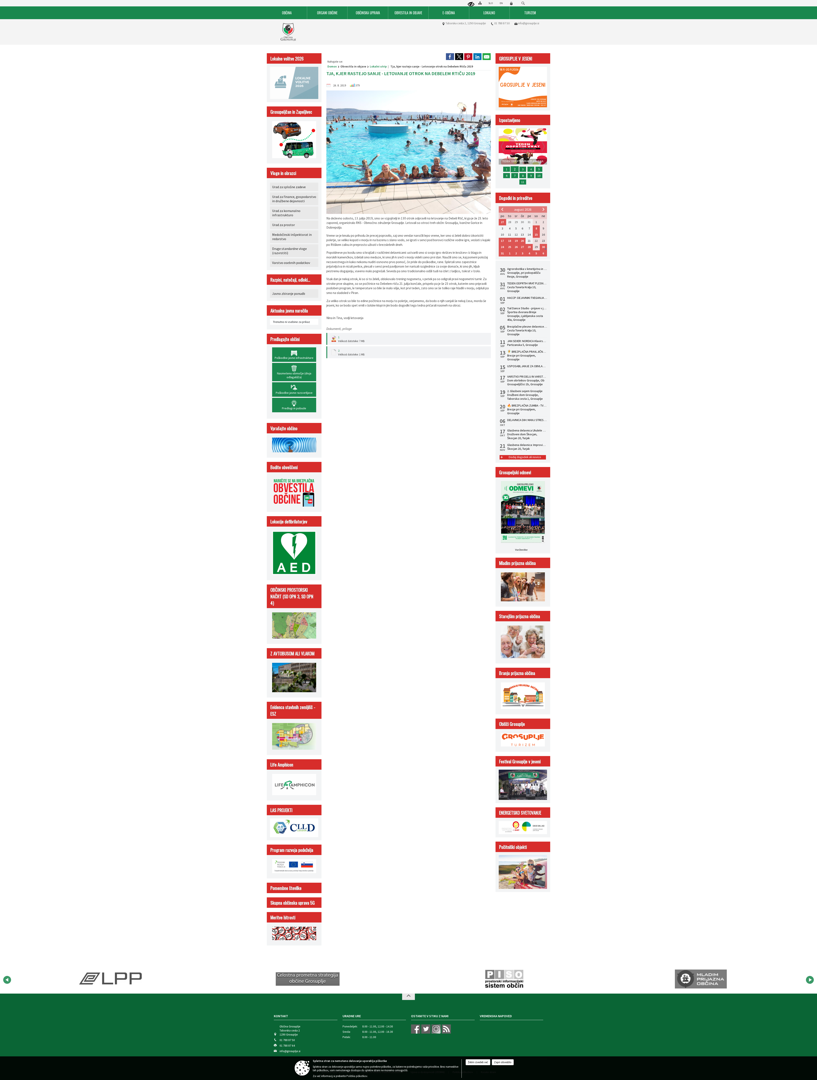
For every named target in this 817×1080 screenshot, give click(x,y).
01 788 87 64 (287, 1045)
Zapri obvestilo (502, 1062)
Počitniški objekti (513, 847)
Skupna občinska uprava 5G (292, 902)
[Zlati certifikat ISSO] (701, 979)
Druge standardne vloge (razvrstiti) (289, 250)
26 (516, 247)
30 (543, 247)
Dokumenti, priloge (339, 329)
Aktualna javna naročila (289, 310)
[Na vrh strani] (408, 997)
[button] (7, 980)
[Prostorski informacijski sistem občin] (307, 979)
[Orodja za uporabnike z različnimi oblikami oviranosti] (471, 4)
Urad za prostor (283, 225)
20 (522, 241)
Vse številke (521, 549)
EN (501, 3)
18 (509, 241)
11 (522, 182)
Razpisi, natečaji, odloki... (290, 279)
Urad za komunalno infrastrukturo (286, 213)
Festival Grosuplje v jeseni (520, 761)
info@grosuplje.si (528, 23)
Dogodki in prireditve (515, 198)
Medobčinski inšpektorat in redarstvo (292, 236)
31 (502, 253)
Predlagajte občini (285, 339)
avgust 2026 (522, 209)
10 (538, 176)
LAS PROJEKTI (281, 810)
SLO (490, 3)
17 (502, 241)
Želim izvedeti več (478, 1062)
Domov (332, 66)
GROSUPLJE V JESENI (515, 58)
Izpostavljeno (509, 120)
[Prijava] (511, 3)
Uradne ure (352, 1016)
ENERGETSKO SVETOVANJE (520, 812)
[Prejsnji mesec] (502, 209)
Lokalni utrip (378, 66)
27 (502, 222)
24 (502, 247)
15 (536, 234)
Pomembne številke (285, 888)
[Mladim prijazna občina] (504, 979)
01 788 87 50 (502, 23)
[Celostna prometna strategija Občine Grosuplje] (111, 979)
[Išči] (523, 3)
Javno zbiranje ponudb (288, 293)
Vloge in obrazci (283, 173)
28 (529, 247)
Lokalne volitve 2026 (287, 58)
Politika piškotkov (356, 1076)
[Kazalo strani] (480, 3)
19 (516, 241)
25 (509, 247)
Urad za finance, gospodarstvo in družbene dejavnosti (294, 199)
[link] (450, 56)
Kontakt (281, 1016)
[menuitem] (287, 12)
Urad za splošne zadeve (289, 187)
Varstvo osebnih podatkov (291, 263)
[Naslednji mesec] (543, 209)
